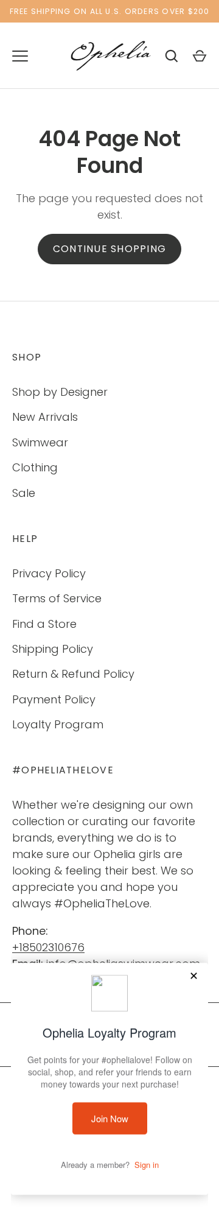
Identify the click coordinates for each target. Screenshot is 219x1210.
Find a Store (44, 623)
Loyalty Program (57, 724)
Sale (23, 493)
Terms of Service (57, 598)
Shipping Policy (52, 648)
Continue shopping (109, 249)
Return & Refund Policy (73, 673)
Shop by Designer (60, 391)
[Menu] (20, 56)
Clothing (35, 467)
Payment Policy (54, 699)
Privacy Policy (49, 573)
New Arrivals (45, 416)
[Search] (171, 56)
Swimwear (40, 442)
